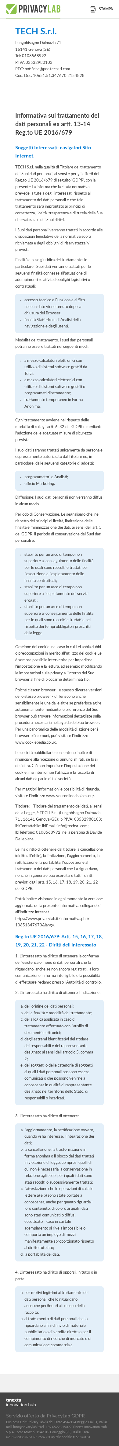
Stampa (106, 9)
